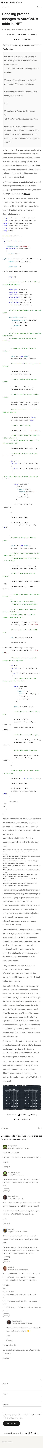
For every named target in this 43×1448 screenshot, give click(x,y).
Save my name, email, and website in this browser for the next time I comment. (23, 1416)
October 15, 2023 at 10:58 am (18, 1269)
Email (5, 1394)
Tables (30, 29)
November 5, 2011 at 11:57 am (18, 1148)
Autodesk (9, 1433)
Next (38, 7)
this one (27, 193)
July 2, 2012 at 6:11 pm (16, 1198)
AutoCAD (14, 29)
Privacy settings (7, 1442)
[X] (29, 1433)
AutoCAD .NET (22, 29)
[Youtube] (35, 1433)
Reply (6, 1166)
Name (5, 1384)
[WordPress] (38, 1433)
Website (5, 1404)
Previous (6, 7)
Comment (6, 1358)
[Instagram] (32, 1433)
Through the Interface (11, 2)
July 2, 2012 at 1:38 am (16, 1175)
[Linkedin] (25, 1433)
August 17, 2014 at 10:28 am (17, 1231)
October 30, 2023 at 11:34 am (22, 1323)
